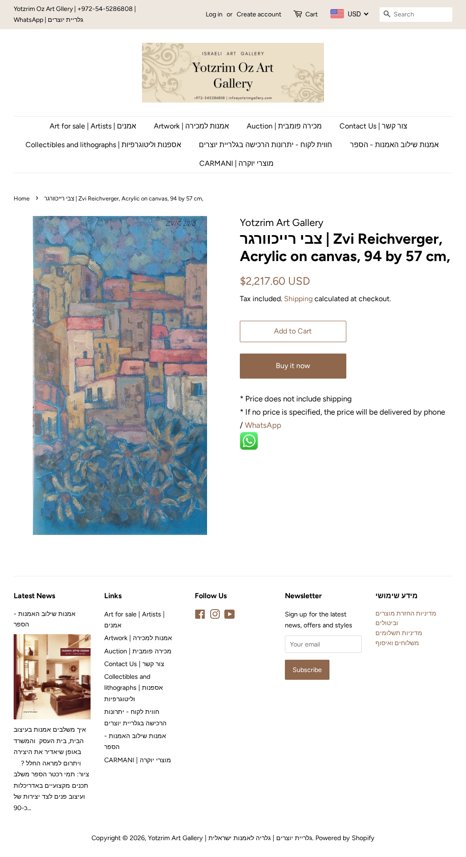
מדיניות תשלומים (398, 632)
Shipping (298, 298)
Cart (311, 14)
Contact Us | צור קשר (373, 126)
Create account (259, 14)
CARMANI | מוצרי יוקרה (236, 163)
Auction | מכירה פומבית (284, 126)
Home (22, 198)
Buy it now (293, 365)
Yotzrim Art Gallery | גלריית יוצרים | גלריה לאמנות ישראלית (230, 838)
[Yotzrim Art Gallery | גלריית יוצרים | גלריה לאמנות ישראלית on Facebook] (200, 616)
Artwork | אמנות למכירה (191, 126)
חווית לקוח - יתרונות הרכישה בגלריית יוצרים (265, 144)
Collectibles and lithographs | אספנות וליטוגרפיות (103, 144)
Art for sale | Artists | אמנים (93, 126)
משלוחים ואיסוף (397, 643)
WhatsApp (264, 425)
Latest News (34, 595)
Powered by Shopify (345, 838)
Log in (214, 14)
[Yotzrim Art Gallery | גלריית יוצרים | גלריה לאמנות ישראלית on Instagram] (215, 616)
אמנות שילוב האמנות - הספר (394, 144)
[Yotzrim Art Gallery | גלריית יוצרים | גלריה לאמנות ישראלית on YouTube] (229, 616)
